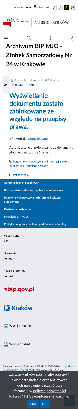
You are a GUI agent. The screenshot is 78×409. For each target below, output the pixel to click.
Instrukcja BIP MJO (16, 216)
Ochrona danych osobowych (21, 182)
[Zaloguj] (73, 39)
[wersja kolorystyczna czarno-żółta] (66, 7)
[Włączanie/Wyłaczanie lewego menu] (6, 84)
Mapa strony (11, 235)
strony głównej (37, 138)
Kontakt (8, 276)
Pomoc (8, 258)
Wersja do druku (20, 344)
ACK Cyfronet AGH (23, 370)
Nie (44, 404)
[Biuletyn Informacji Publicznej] (39, 292)
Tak (33, 404)
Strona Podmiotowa (27, 80)
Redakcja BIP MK (14, 270)
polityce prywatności (49, 391)
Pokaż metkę (21, 175)
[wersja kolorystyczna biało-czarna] (60, 7)
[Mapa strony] (51, 39)
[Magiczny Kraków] (39, 310)
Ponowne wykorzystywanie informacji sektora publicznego (32, 199)
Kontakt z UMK (24, 85)
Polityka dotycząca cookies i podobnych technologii (35, 224)
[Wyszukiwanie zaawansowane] (29, 38)
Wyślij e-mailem (20, 325)
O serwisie (10, 253)
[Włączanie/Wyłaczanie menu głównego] (6, 39)
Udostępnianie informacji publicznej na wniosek (33, 190)
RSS (6, 241)
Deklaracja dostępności (18, 209)
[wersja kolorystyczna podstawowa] (54, 7)
